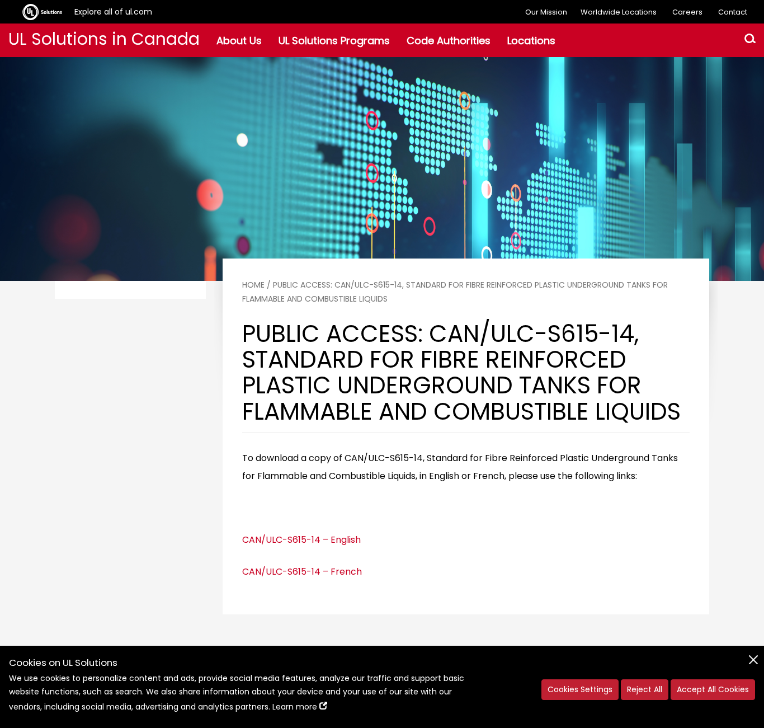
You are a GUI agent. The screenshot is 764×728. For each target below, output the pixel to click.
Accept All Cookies (713, 689)
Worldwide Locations (619, 12)
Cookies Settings (580, 689)
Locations (531, 41)
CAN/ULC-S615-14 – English (301, 539)
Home (253, 284)
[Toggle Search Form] (750, 40)
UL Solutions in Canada (104, 39)
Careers (687, 12)
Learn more (294, 706)
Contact (732, 12)
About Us (239, 41)
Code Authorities (449, 41)
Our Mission (546, 12)
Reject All (644, 689)
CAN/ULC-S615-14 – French (302, 571)
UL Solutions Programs (334, 41)
